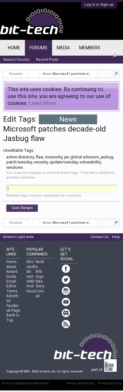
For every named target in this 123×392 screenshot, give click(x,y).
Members (89, 47)
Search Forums (16, 60)
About (11, 267)
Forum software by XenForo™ (26, 383)
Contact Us (100, 237)
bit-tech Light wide (18, 237)
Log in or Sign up (99, 5)
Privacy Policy (109, 383)
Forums (38, 47)
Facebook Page (13, 308)
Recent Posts (47, 60)
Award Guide (11, 274)
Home (14, 47)
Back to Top (12, 317)
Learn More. (43, 103)
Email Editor (11, 283)
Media (63, 47)
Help (116, 237)
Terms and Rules (80, 383)
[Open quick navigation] (116, 74)
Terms (12, 291)
